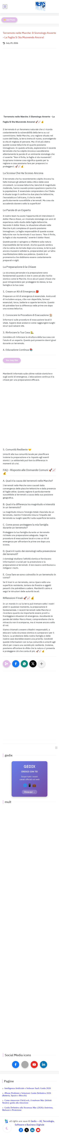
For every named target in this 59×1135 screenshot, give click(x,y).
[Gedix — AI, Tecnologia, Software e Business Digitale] (40, 6)
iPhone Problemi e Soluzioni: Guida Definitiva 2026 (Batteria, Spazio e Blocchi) (26, 1094)
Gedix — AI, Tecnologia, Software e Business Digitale (34, 1123)
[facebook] (15, 1064)
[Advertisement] (29, 84)
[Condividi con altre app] (41, 663)
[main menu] (5, 6)
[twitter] (26, 1130)
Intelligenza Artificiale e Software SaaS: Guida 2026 (27, 1088)
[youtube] (34, 1064)
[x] (24, 1064)
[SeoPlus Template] (6, 1121)
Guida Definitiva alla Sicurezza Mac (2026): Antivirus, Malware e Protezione (27, 1108)
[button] (15, 663)
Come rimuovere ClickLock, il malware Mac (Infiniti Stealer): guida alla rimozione (27, 1101)
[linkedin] (43, 1064)
